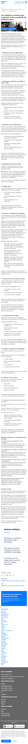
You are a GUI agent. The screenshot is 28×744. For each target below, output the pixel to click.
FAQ (2, 711)
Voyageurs (4, 656)
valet (5, 425)
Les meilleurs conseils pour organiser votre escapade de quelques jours (13, 10)
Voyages (3, 633)
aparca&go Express (6, 686)
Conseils (22, 580)
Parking (3, 657)
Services (3, 611)
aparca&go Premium (7, 688)
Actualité (3, 612)
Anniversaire (4, 617)
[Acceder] (26, 2)
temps (3, 632)
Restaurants (4, 615)
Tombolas (3, 653)
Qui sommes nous (6, 674)
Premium (3, 659)
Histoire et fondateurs (7, 678)
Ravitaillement (5, 638)
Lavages (3, 694)
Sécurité (3, 639)
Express (3, 648)
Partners (3, 699)
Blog (2, 8)
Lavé (2, 650)
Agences (3, 701)
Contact (3, 709)
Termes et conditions (7, 630)
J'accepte (6, 741)
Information (9, 580)
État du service (5, 713)
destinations (4, 585)
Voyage (3, 580)
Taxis (2, 654)
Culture (3, 641)
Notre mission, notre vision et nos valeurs (12, 676)
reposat (3, 636)
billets (2, 626)
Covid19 (3, 647)
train (2, 623)
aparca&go (16, 580)
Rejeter (15, 741)
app (2, 618)
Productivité (4, 662)
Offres (2, 651)
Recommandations (14, 585)
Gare (2, 665)
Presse (3, 704)
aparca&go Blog (5, 715)
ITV (2, 692)
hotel (2, 629)
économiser (4, 621)
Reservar (18, 2)
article (5, 342)
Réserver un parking (9, 415)
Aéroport (3, 642)
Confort (3, 627)
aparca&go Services (6, 690)
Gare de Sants (5, 614)
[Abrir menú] (23, 2)
